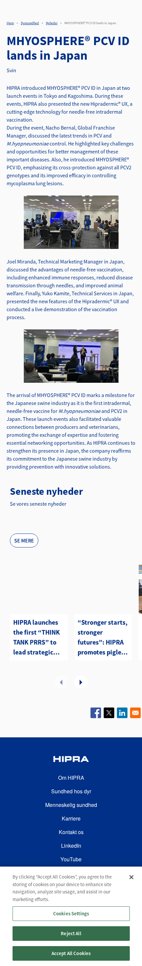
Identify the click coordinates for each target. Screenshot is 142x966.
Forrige (61, 682)
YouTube (71, 859)
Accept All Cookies (71, 953)
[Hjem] (71, 760)
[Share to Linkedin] (122, 713)
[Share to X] (109, 713)
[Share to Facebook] (95, 713)
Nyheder (51, 23)
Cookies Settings (71, 913)
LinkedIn (71, 845)
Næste (81, 682)
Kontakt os (71, 832)
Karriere (71, 818)
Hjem (10, 23)
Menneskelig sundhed (71, 805)
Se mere (24, 540)
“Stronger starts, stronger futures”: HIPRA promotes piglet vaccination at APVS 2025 (102, 637)
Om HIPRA (71, 777)
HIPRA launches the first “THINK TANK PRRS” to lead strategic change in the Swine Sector (36, 637)
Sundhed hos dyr (71, 791)
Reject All (71, 933)
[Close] (131, 877)
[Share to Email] (135, 713)
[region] (71, 916)
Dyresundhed (30, 23)
